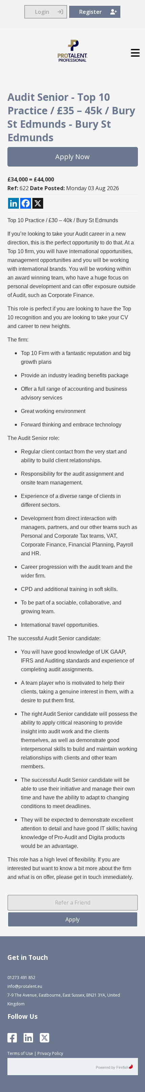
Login (42, 12)
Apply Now (72, 156)
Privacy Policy (50, 1053)
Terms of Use (20, 1053)
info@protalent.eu (24, 986)
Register (90, 12)
